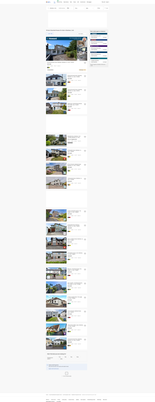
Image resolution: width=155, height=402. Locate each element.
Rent (71, 2)
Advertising (99, 399)
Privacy (59, 399)
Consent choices (71, 399)
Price (76, 8)
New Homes (66, 2)
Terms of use (53, 399)
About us (47, 399)
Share (74, 2)
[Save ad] (85, 63)
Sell (78, 2)
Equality (77, 399)
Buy (54, 2)
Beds (87, 8)
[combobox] (60, 8)
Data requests (83, 399)
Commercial (82, 2)
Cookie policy (64, 399)
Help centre (105, 399)
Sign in (107, 2)
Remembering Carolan (91, 399)
